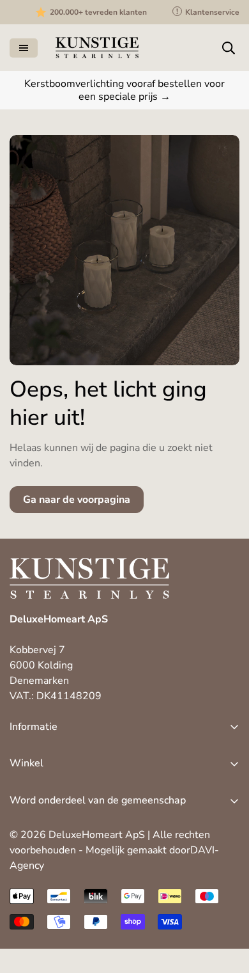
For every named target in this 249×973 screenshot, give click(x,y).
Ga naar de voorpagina (76, 500)
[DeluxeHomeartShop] (97, 48)
